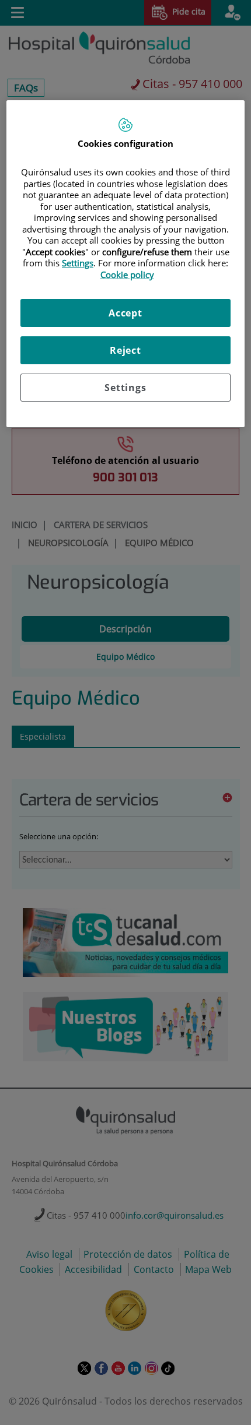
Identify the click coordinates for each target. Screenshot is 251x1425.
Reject (125, 350)
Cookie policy (127, 274)
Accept (125, 313)
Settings (125, 387)
